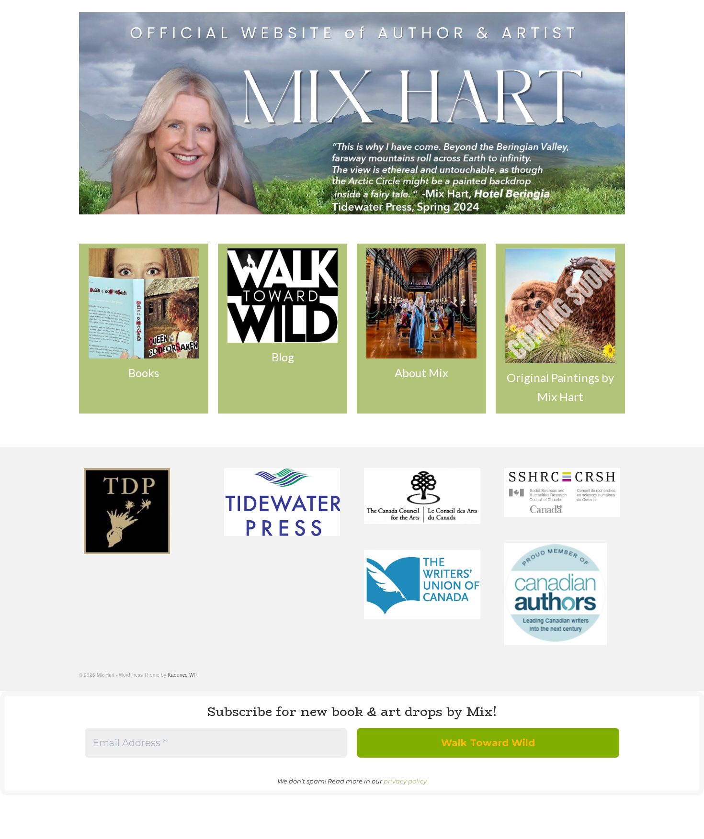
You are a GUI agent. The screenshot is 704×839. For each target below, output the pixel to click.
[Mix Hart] (352, 113)
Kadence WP (182, 674)
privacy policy (405, 781)
